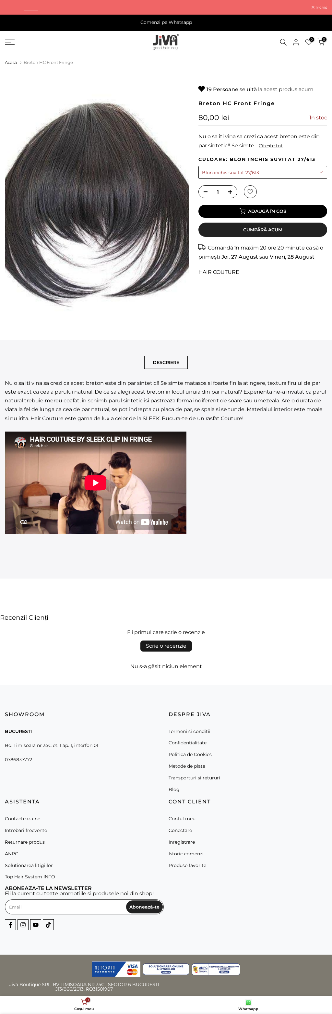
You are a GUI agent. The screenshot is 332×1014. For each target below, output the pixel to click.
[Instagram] (23, 924)
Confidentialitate (188, 743)
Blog (174, 789)
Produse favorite (187, 865)
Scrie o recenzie (166, 646)
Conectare (180, 830)
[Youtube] (35, 924)
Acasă (11, 62)
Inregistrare (182, 842)
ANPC (11, 854)
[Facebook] (10, 924)
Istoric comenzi (186, 854)
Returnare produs (25, 842)
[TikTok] (48, 924)
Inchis (14, 7)
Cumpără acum (262, 230)
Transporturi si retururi (194, 778)
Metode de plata (187, 766)
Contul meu (182, 819)
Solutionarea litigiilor (29, 865)
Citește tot (271, 146)
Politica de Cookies (190, 754)
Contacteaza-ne (22, 819)
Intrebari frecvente (26, 830)
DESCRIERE (166, 362)
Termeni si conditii (189, 731)
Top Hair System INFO (30, 877)
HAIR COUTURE (218, 272)
